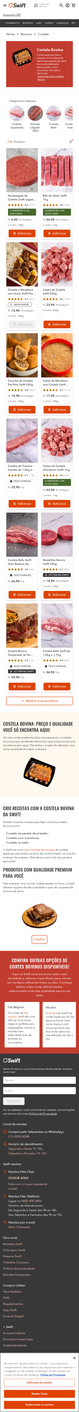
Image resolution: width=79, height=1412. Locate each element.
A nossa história (14, 1333)
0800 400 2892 (31, 1201)
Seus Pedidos (12, 1292)
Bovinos (28, 23)
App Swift (9, 1310)
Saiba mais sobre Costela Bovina (51, 78)
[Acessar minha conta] (67, 5)
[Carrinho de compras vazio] (73, 5)
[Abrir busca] (61, 5)
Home (10, 34)
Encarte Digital (13, 1316)
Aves (39, 23)
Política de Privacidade (52, 1375)
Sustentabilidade (14, 1345)
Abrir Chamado (19, 1227)
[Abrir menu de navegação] (5, 5)
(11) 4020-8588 (18, 1136)
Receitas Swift (12, 1244)
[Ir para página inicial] (17, 5)
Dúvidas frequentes (16, 1275)
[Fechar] (74, 1358)
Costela (43, 34)
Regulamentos (13, 1304)
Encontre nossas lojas (18, 1339)
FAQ (6, 1298)
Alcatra (53, 1013)
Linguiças (63, 23)
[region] (39, 1382)
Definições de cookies (39, 1382)
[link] (12, 15)
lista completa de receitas (38, 850)
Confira (39, 939)
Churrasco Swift (14, 1250)
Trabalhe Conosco (16, 1262)
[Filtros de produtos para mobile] (70, 142)
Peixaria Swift (12, 1256)
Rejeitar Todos (39, 1393)
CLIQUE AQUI (18, 1178)
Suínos (49, 23)
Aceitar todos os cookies (39, 1404)
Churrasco (12, 23)
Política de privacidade (19, 1268)
